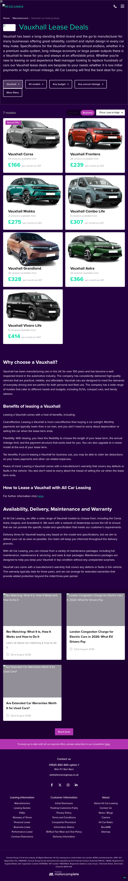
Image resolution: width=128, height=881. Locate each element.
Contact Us (106, 808)
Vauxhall (11, 84)
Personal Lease (22, 822)
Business (87, 112)
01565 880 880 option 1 (64, 765)
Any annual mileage (89, 84)
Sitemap (105, 832)
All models (34, 84)
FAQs (22, 813)
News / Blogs (106, 813)
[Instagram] (68, 785)
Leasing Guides (22, 808)
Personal (73, 112)
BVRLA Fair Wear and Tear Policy (64, 832)
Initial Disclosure (64, 803)
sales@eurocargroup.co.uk (64, 775)
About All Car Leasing (106, 803)
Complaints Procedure (64, 822)
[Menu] (122, 6)
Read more (64, 732)
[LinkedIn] (76, 785)
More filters (13, 92)
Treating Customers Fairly (64, 808)
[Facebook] (52, 785)
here (40, 496)
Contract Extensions (22, 836)
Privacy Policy (64, 813)
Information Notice (64, 827)
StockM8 (106, 827)
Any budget (59, 84)
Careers (106, 817)
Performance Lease (22, 832)
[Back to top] (124, 877)
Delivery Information (64, 836)
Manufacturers (22, 803)
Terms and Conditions (64, 817)
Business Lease (22, 827)
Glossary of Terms (22, 817)
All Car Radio (106, 822)
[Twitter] (60, 785)
